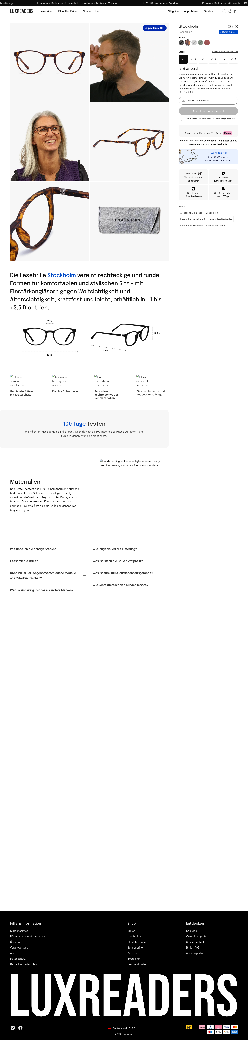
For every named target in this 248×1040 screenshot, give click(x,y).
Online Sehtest (195, 942)
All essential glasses (191, 212)
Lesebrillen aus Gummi (192, 219)
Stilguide (191, 931)
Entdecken (195, 923)
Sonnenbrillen (135, 947)
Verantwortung (19, 947)
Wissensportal (194, 953)
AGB (13, 953)
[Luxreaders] (22, 11)
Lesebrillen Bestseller (220, 219)
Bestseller (133, 958)
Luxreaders (128, 1034)
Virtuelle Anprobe (196, 936)
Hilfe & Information (25, 923)
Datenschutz (18, 958)
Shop (131, 923)
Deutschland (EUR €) (124, 1028)
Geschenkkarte (136, 964)
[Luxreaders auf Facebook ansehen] (20, 1027)
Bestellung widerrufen (23, 964)
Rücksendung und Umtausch (27, 936)
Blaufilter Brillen (137, 942)
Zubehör (132, 953)
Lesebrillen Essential (191, 225)
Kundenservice (19, 931)
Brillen (131, 931)
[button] (224, 11)
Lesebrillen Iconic (215, 225)
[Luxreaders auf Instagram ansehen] (12, 1027)
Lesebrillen (212, 212)
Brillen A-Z (193, 947)
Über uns (15, 942)
